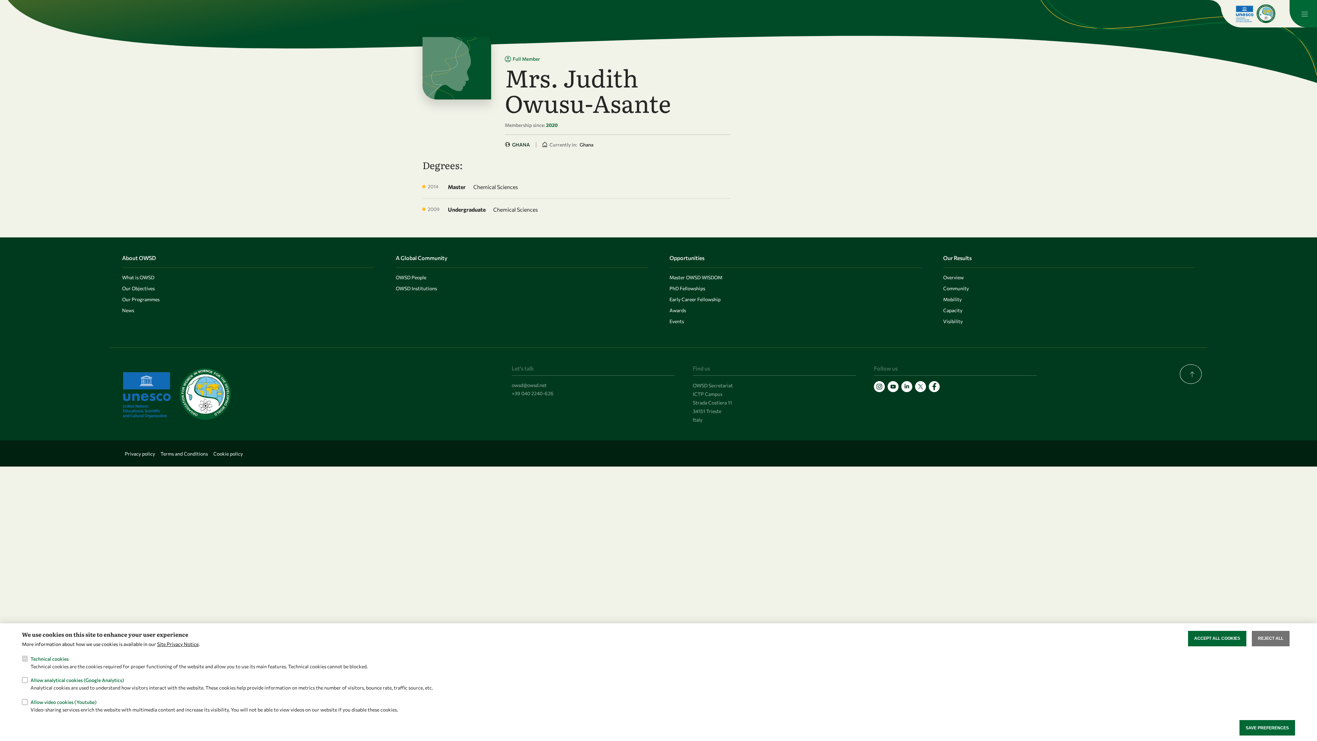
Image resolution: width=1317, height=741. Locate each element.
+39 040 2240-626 (533, 393)
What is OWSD (138, 277)
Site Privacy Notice (178, 644)
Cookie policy (228, 454)
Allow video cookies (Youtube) (64, 702)
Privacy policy (140, 454)
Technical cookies (50, 658)
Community (956, 288)
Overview (953, 277)
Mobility (952, 299)
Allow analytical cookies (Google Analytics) (77, 680)
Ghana (521, 145)
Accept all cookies (1217, 638)
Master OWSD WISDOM (695, 277)
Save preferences (1267, 727)
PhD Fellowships (687, 288)
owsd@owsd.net (529, 385)
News (128, 310)
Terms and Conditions (184, 454)
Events (676, 321)
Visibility (953, 321)
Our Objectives (138, 288)
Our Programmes (140, 299)
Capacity (952, 310)
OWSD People (411, 277)
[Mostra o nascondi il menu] (1303, 13)
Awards (677, 310)
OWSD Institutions (416, 288)
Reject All (1270, 638)
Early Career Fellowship (695, 299)
